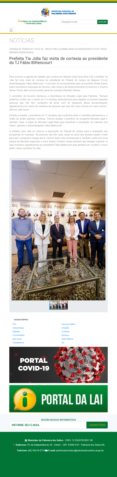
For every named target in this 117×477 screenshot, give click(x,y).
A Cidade (65, 328)
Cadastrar (97, 425)
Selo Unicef (17, 339)
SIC (63, 343)
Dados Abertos (67, 339)
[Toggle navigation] (11, 30)
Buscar (102, 22)
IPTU (14, 324)
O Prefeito (65, 332)
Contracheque (18, 328)
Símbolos (16, 332)
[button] (103, 163)
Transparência (18, 343)
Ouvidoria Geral (33, 23)
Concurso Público (68, 324)
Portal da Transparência (34, 21)
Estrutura (65, 335)
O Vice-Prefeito (18, 335)
